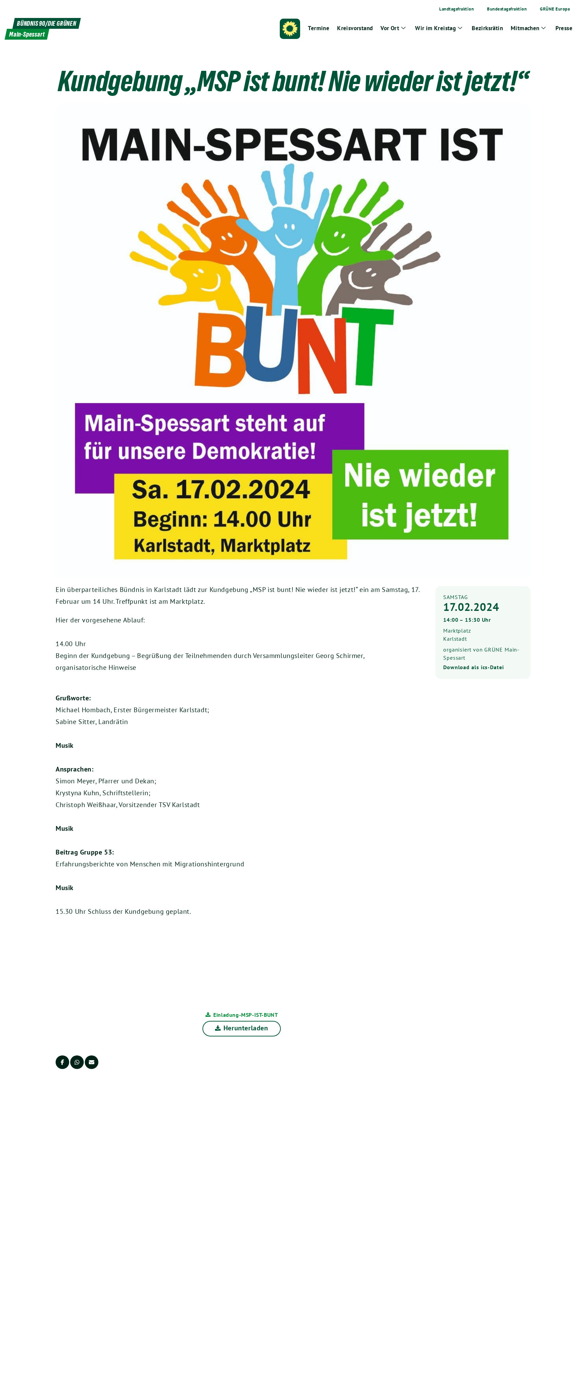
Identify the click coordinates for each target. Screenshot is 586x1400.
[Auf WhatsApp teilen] (77, 1062)
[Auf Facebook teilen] (62, 1062)
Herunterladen (245, 1028)
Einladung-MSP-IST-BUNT (245, 1014)
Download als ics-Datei (473, 667)
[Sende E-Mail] (91, 1062)
